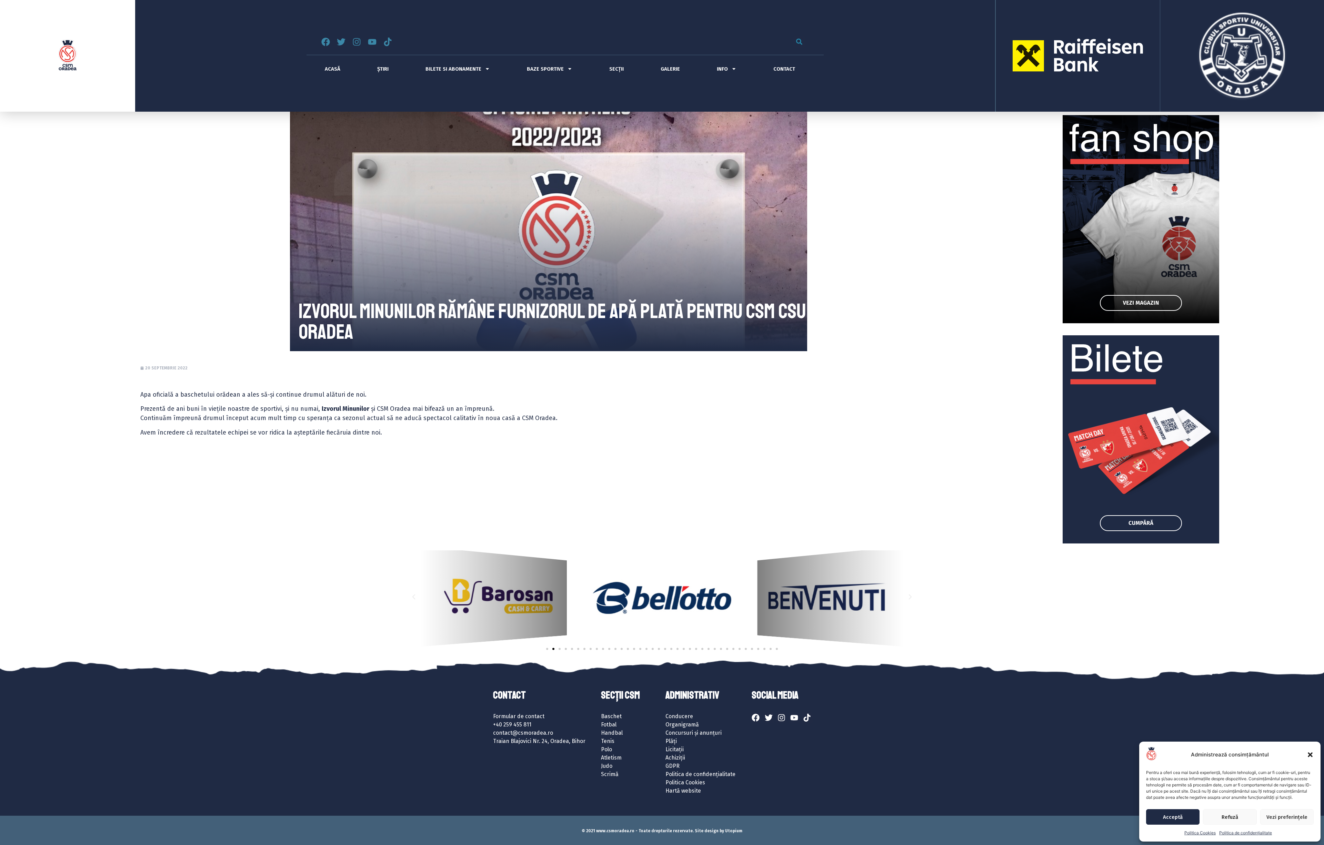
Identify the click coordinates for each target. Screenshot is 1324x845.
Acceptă (1173, 817)
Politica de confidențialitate (1245, 832)
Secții (616, 69)
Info (722, 69)
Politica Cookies (1200, 832)
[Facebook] (325, 42)
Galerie (670, 69)
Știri (383, 69)
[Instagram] (356, 42)
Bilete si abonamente (453, 69)
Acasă (332, 69)
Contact (784, 69)
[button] (1310, 754)
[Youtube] (372, 42)
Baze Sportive (545, 69)
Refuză (1230, 817)
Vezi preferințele (1286, 817)
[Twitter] (341, 42)
